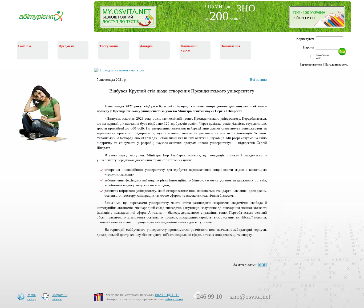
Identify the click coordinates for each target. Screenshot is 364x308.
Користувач (305, 39)
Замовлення (230, 46)
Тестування (108, 46)
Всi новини (258, 80)
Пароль (308, 47)
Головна (24, 46)
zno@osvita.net (250, 296)
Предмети (66, 46)
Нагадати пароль (336, 64)
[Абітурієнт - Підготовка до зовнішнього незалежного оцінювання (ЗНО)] (45, 22)
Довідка (146, 46)
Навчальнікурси (189, 48)
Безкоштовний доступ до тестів (131, 18)
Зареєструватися (311, 64)
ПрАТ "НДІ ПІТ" (167, 295)
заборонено (174, 299)
